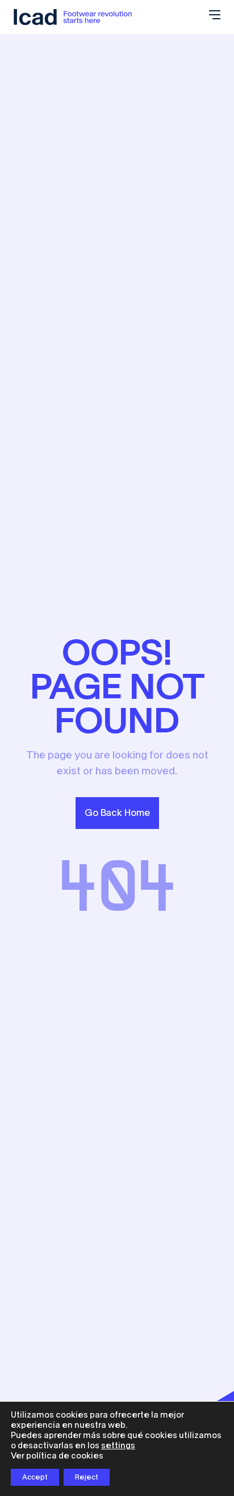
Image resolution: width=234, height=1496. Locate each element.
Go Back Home (117, 813)
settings (118, 1445)
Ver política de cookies (57, 1456)
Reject (86, 1477)
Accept (35, 1477)
